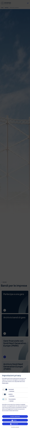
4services (11, 396)
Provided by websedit (15, 427)
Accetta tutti (15, 424)
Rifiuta (15, 420)
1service (11, 401)
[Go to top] (28, 427)
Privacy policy (5, 383)
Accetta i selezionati (15, 416)
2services (11, 391)
